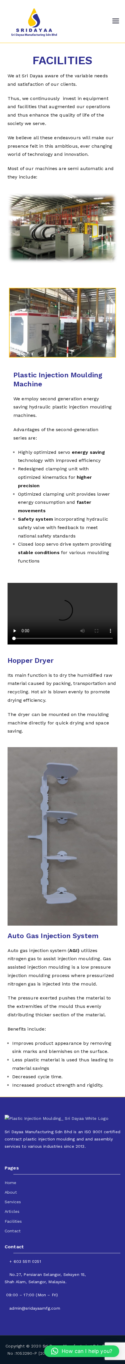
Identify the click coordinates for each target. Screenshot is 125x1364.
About (11, 1192)
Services (13, 1201)
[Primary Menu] (115, 21)
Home (11, 1182)
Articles (12, 1211)
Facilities (13, 1221)
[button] (81, 1351)
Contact (13, 1231)
